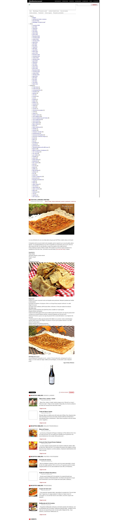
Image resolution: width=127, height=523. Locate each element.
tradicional (34, 192)
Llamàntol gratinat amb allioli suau (40, 147)
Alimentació (85, 1)
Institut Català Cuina (54, 11)
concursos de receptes (37, 110)
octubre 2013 (35, 57)
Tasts (90, 1)
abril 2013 (34, 63)
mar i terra (34, 153)
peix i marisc (35, 162)
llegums (34, 148)
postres (34, 175)
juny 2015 (34, 26)
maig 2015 (34, 28)
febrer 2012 (35, 84)
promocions (35, 178)
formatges (34, 142)
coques (34, 113)
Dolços (34, 125)
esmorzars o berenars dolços (39, 136)
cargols (34, 105)
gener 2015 (35, 34)
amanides (34, 91)
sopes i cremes (35, 188)
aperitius (34, 93)
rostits (33, 181)
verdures (34, 195)
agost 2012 (35, 76)
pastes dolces (35, 159)
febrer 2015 (35, 33)
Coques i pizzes (36, 114)
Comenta (71, 392)
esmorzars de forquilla (37, 134)
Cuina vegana (48, 12)
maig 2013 (34, 62)
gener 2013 (35, 68)
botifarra (34, 102)
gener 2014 (35, 53)
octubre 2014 (35, 39)
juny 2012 (34, 79)
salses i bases (35, 184)
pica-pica (34, 165)
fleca (33, 141)
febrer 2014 (35, 51)
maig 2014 (34, 47)
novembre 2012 (36, 71)
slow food (34, 185)
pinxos (33, 167)
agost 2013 (35, 60)
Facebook (40, 12)
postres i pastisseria (37, 176)
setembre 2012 (35, 74)
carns (33, 107)
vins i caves (35, 196)
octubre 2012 (35, 73)
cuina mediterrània (36, 119)
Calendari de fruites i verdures (39, 19)
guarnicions (35, 145)
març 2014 (34, 50)
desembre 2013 (36, 54)
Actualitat (96, 1)
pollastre (34, 171)
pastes (33, 158)
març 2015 (34, 31)
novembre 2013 (36, 56)
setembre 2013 (35, 59)
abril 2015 (34, 30)
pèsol (33, 164)
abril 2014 (34, 48)
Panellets (34, 156)
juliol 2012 (34, 77)
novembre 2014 (36, 37)
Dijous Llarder (35, 124)
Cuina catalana (33, 12)
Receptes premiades (58, 12)
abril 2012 (34, 80)
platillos (34, 168)
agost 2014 (35, 42)
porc (33, 173)
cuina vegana (35, 122)
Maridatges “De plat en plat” (40, 11)
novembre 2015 (36, 25)
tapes (33, 190)
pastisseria (34, 161)
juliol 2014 (34, 43)
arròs (33, 94)
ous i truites (35, 155)
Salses (33, 182)
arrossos (34, 96)
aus (33, 97)
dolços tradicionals (36, 127)
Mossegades (78, 1)
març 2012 (34, 82)
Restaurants (58, 1)
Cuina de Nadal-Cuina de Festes (40, 117)
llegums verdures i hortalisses (39, 150)
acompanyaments (36, 90)
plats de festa (35, 170)
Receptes (71, 1)
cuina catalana (35, 116)
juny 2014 (34, 45)
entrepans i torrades (37, 131)
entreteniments (35, 133)
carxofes (34, 108)
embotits (34, 128)
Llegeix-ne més (43, 408)
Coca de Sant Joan (60, 249)
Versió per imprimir (64, 392)
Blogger (34, 17)
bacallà (34, 99)
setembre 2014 (35, 40)
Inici (30, 11)
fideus (33, 139)
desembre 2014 (36, 36)
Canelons (34, 104)
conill (33, 111)
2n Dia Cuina (35, 88)
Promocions (65, 1)
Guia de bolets (64, 11)
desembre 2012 (36, 70)
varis (33, 193)
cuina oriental (35, 121)
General (34, 144)
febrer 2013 (35, 67)
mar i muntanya (36, 151)
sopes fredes (35, 187)
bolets (33, 101)
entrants (34, 130)
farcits (33, 138)
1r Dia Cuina (35, 87)
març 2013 (34, 65)
